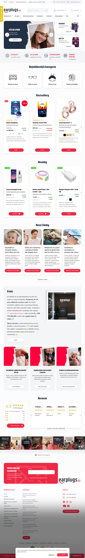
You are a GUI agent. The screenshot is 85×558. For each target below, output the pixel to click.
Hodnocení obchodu (9, 523)
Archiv (26, 537)
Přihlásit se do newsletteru (38, 478)
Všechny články (42, 279)
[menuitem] (8, 15)
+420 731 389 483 (71, 497)
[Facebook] (64, 501)
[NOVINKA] (16, 177)
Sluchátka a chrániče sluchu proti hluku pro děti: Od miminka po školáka (30, 495)
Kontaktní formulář (71, 511)
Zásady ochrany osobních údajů (37, 2)
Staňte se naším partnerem (68, 370)
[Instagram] (67, 501)
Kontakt (11, 2)
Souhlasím (63, 555)
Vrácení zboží (7, 506)
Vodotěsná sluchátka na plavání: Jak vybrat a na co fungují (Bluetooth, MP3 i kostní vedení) (30, 513)
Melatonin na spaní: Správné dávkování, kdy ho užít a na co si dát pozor (30, 507)
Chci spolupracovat (69, 386)
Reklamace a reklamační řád (11, 508)
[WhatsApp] (70, 501)
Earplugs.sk (29, 543)
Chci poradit (16, 386)
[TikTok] (68, 505)
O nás (5, 2)
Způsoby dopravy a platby (10, 511)
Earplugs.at (50, 543)
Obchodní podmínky (21, 2)
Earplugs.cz (22, 543)
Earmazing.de (43, 543)
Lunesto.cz (63, 543)
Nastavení (51, 555)
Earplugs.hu (36, 543)
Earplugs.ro (57, 543)
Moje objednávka (8, 526)
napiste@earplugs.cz (16, 313)
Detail (16, 150)
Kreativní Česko (8, 520)
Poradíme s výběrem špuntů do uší (16, 371)
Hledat (46, 10)
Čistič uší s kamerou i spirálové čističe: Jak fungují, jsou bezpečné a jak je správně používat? (30, 501)
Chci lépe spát (42, 386)
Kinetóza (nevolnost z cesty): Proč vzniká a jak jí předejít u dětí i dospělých (30, 520)
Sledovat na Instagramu (44, 455)
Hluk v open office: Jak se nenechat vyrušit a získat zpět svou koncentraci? (30, 532)
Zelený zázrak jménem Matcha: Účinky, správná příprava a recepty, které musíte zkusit (30, 526)
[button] (6, 35)
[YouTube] (64, 505)
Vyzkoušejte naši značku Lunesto (42, 371)
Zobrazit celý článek (12, 270)
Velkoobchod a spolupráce (10, 514)
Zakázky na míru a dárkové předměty (10, 517)
